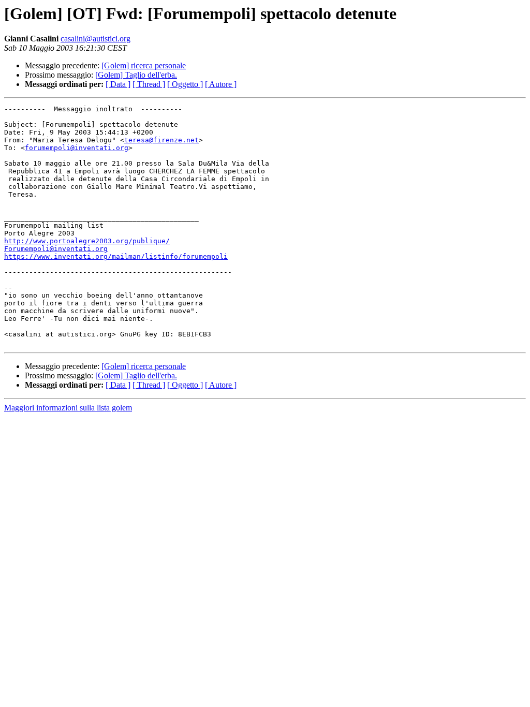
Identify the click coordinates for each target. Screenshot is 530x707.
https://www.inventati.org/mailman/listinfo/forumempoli (116, 256)
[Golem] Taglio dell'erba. (136, 74)
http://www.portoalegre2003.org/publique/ (87, 241)
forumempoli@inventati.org (76, 148)
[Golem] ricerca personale (143, 65)
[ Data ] (118, 84)
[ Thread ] (148, 84)
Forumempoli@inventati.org (56, 249)
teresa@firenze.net (161, 140)
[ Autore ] (221, 84)
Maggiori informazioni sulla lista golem (68, 407)
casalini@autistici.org (95, 38)
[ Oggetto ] (185, 84)
